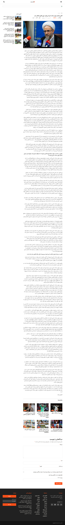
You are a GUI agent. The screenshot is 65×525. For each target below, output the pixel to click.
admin (54, 18)
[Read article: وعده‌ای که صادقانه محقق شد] (56, 407)
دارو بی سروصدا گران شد (30, 429)
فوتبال (38, 497)
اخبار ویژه (39, 410)
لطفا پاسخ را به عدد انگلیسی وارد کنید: (55, 475)
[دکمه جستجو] (4, 2)
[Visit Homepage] (32, 2)
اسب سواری (45, 499)
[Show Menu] (61, 2)
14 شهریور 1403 (48, 18)
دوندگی (45, 506)
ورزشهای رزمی (37, 512)
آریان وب (54, 523)
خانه (61, 13)
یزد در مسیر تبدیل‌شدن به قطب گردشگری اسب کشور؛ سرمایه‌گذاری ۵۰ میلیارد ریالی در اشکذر (8, 18)
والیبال (59, 13)
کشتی (38, 501)
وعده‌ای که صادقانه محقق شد (57, 413)
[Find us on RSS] (52, 504)
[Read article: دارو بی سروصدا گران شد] (29, 424)
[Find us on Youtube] (55, 504)
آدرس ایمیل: (14, 499)
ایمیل (40, 466)
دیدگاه (60, 444)
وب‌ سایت (60, 466)
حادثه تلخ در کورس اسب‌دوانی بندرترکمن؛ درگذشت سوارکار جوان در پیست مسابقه (8, 24)
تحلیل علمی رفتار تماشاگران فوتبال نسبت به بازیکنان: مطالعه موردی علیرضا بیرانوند (43, 415)
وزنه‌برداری (38, 514)
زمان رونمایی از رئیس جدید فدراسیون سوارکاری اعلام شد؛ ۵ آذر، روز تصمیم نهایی (8, 29)
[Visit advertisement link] (32, 9)
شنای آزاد (45, 514)
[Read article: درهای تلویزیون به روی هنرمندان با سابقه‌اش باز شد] (56, 424)
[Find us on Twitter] (58, 504)
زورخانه (45, 508)
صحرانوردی (45, 516)
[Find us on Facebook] (61, 504)
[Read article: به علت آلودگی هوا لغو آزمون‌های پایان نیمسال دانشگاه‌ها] (43, 424)
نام (61, 460)
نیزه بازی (38, 508)
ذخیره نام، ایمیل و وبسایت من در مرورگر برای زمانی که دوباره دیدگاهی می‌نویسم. (47, 472)
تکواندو (45, 503)
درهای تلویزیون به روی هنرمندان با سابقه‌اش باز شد (56, 430)
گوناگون (38, 506)
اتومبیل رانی (45, 495)
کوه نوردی (38, 503)
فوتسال (38, 499)
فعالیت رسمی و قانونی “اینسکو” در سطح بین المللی (29, 413)
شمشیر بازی (45, 512)
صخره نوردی (37, 495)
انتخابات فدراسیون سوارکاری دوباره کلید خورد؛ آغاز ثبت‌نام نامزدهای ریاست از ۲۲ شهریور (9, 35)
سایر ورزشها (45, 510)
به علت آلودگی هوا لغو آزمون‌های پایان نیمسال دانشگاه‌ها (44, 431)
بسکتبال (45, 501)
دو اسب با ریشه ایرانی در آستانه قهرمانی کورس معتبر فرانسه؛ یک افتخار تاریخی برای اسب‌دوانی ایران (8, 41)
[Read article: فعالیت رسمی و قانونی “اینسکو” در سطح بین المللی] (29, 407)
